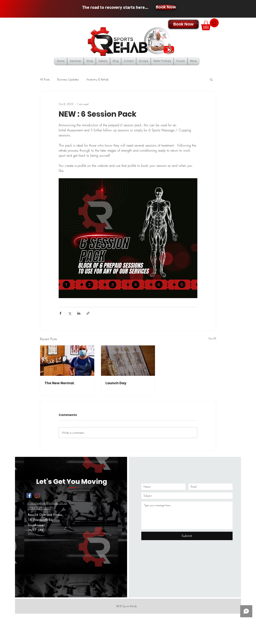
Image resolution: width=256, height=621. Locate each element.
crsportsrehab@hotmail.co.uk (47, 503)
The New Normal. (60, 383)
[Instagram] (37, 495)
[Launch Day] (128, 360)
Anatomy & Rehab (97, 79)
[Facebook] (28, 495)
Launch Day (116, 383)
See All (212, 338)
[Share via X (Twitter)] (69, 313)
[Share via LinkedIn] (79, 313)
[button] (210, 24)
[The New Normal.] (67, 360)
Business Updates (68, 79)
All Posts (45, 79)
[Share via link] (88, 313)
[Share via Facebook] (60, 313)
